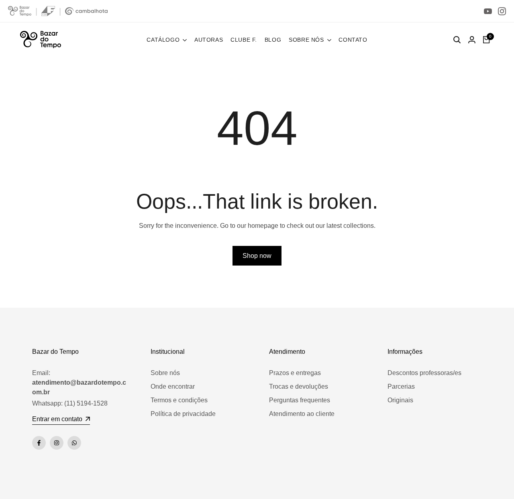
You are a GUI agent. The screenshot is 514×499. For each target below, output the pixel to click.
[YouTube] (488, 11)
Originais (400, 400)
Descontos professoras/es (424, 372)
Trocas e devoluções (298, 386)
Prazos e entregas (295, 372)
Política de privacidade (183, 413)
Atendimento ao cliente (302, 413)
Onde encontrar (173, 386)
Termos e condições (179, 400)
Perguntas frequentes (299, 400)
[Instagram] (502, 11)
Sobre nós (165, 372)
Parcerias (401, 386)
